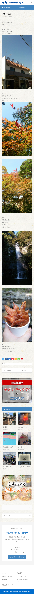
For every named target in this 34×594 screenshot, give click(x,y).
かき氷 (20, 447)
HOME (4, 573)
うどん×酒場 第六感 (24, 467)
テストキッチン (21, 576)
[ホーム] (2, 7)
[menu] (31, 2)
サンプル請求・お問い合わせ (17, 557)
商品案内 (19, 573)
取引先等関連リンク (7, 585)
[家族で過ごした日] (9, 438)
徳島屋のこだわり (7, 576)
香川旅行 (5, 427)
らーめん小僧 (7, 466)
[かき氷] (24, 438)
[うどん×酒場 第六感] (24, 458)
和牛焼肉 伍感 (22, 427)
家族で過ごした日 (8, 447)
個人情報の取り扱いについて (24, 580)
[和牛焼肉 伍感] (24, 419)
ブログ (10, 16)
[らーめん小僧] (9, 458)
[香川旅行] (9, 419)
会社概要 (4, 579)
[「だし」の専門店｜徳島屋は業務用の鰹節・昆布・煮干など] (13, 2)
